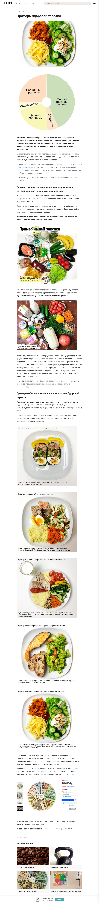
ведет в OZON (69, 775)
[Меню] (94, 3)
